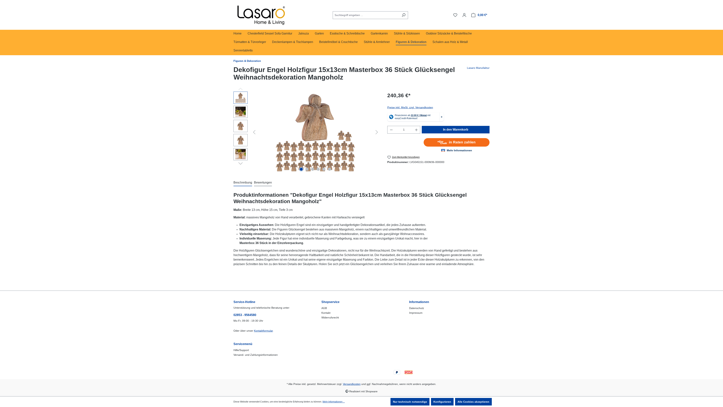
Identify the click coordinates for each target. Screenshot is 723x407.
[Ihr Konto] (464, 15)
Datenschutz (416, 308)
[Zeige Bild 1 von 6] (301, 169)
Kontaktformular (263, 330)
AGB (324, 308)
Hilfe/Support (241, 350)
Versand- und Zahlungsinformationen (255, 354)
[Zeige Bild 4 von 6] (318, 169)
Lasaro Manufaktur (478, 67)
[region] (307, 132)
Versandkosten (352, 384)
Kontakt (325, 312)
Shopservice (330, 302)
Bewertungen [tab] (263, 182)
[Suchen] (403, 15)
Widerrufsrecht (330, 317)
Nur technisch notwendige (410, 401)
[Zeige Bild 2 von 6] (306, 169)
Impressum (416, 312)
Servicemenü (242, 344)
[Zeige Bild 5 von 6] (323, 169)
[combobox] (366, 15)
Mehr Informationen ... (334, 401)
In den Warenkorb (455, 129)
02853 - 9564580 (244, 315)
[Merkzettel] (455, 15)
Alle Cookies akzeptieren (473, 401)
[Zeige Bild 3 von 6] (312, 169)
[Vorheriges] (254, 132)
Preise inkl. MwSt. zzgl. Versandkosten (410, 107)
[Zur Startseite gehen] (261, 14)
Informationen (419, 302)
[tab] (242, 182)
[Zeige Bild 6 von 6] (329, 169)
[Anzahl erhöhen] (416, 130)
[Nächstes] (377, 132)
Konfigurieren (442, 401)
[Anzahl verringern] (391, 130)
